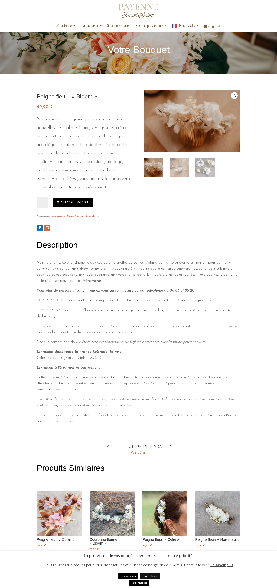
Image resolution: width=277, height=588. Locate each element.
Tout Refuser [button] (149, 576)
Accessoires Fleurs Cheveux (68, 216)
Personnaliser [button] (139, 582)
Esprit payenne (148, 26)
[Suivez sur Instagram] (47, 228)
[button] (234, 95)
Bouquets (89, 26)
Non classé (92, 216)
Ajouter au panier (72, 202)
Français (187, 26)
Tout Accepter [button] (128, 576)
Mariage (64, 26)
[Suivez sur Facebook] (40, 228)
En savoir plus (221, 565)
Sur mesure (118, 26)
